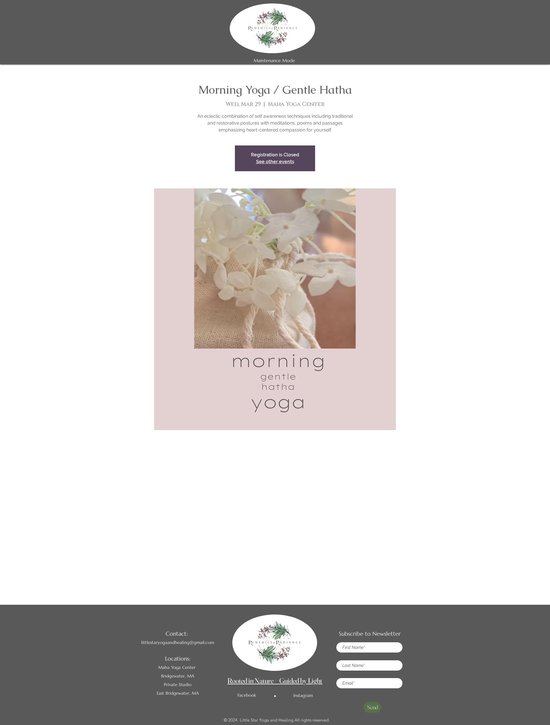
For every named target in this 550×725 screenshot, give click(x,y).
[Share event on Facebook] (261, 572)
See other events (275, 161)
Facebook (246, 695)
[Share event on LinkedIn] (289, 572)
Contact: (177, 633)
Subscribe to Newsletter (370, 633)
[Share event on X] (275, 572)
